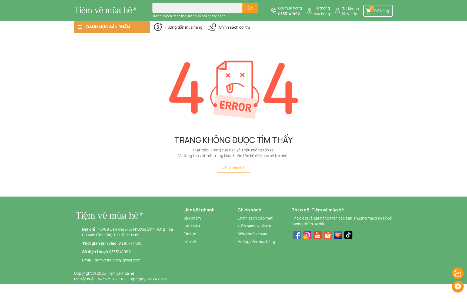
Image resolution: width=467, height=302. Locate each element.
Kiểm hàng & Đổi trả (254, 225)
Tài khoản (350, 8)
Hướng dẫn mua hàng (183, 27)
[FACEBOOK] (297, 234)
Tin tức (190, 233)
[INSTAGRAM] (307, 234)
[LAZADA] (338, 234)
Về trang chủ (233, 167)
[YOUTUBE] (317, 234)
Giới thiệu (192, 225)
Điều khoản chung (253, 233)
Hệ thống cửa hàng (322, 10)
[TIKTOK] (348, 234)
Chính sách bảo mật (255, 218)
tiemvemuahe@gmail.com (118, 260)
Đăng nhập (349, 13)
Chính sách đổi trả (234, 27)
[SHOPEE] (328, 234)
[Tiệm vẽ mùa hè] (107, 10)
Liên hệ (190, 241)
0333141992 (289, 13)
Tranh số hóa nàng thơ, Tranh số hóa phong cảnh (189, 16)
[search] (250, 8)
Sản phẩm (192, 218)
